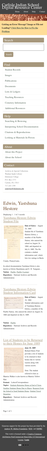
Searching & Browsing (16, 121)
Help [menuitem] (34, 12)
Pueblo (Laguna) (23, 272)
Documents (10, 86)
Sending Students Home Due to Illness (17, 388)
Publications (11, 80)
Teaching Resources (14, 97)
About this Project (13, 151)
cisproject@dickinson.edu (14, 188)
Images (8, 75)
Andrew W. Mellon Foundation (15, 428)
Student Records (12, 69)
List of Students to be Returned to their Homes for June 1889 (23, 341)
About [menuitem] (26, 12)
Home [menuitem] (17, 12)
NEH (30, 428)
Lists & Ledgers (12, 91)
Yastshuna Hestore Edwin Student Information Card (19, 291)
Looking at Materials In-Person (20, 137)
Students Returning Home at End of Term (25, 385)
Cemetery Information (15, 102)
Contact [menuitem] (42, 12)
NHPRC (39, 428)
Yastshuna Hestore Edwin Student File (19, 219)
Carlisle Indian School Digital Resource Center (22, 5)
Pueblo (13, 272)
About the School (13, 157)
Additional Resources (15, 108)
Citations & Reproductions (17, 132)
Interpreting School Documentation (21, 126)
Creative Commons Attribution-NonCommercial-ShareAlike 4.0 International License (23, 437)
